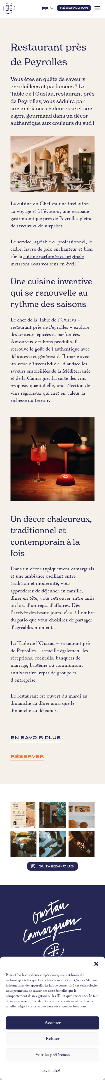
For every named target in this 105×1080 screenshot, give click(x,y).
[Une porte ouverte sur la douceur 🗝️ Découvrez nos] (52, 815)
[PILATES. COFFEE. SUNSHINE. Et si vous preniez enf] (23, 815)
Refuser (53, 1038)
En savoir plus (35, 737)
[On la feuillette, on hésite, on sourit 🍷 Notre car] (52, 844)
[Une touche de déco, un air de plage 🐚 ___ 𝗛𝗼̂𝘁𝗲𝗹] (81, 815)
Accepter (53, 1022)
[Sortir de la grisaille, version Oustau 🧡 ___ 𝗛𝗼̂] (23, 844)
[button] (96, 964)
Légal (46, 1070)
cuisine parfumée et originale (53, 257)
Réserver (27, 756)
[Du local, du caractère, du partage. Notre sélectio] (81, 844)
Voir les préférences (52, 1054)
